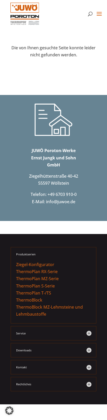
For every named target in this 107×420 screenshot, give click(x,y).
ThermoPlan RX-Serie (37, 271)
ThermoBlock (29, 300)
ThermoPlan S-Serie (35, 286)
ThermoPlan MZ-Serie (37, 278)
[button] (9, 410)
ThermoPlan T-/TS (33, 293)
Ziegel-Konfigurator (35, 264)
